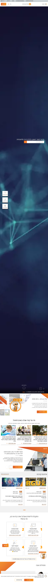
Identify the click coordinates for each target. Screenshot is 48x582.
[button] (44, 4)
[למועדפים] (8, 4)
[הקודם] (43, 389)
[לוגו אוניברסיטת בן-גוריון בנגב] (26, 4)
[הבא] (37, 389)
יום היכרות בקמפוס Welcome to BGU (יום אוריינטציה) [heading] (37, 497)
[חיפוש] (11, 4)
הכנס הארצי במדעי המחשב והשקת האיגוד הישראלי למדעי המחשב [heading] (14, 497)
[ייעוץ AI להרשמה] (43, 556)
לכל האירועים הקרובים (43, 443)
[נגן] (40, 388)
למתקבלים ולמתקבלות (27, 443)
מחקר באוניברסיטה (12, 443)
